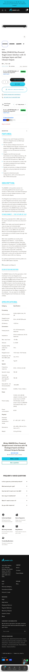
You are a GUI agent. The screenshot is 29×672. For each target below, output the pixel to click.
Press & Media (19, 573)
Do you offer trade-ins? (8, 505)
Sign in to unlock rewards (16, 89)
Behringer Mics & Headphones (15, 640)
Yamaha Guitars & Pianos (14, 642)
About (17, 567)
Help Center (5, 602)
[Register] (24, 631)
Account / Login (6, 592)
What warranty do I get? (8, 486)
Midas (3, 49)
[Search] (5, 10)
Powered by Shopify (19, 653)
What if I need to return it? (9, 500)
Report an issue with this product (12, 94)
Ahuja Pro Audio (5, 638)
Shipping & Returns (7, 605)
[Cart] (26, 10)
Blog (17, 583)
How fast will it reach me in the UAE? (11, 491)
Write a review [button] (14, 459)
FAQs (3, 599)
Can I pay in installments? (9, 496)
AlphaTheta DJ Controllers (16, 638)
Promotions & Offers (7, 589)
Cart (3, 583)
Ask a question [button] (14, 463)
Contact (18, 570)
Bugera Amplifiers (11, 646)
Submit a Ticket (6, 613)
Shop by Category (7, 586)
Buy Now (17, 84)
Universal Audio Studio (13, 644)
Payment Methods (6, 608)
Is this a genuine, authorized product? (12, 481)
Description (5, 130)
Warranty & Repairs (7, 610)
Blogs (3, 616)
